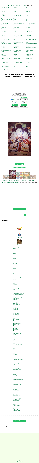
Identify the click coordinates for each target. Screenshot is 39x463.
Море (2, 36)
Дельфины (3, 15)
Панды (27, 40)
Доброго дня (16, 12)
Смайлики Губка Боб (17, 58)
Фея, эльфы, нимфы (17, 63)
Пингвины (15, 43)
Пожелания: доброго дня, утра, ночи (18, 347)
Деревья (2, 16)
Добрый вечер (28, 12)
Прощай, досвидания (29, 50)
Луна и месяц (3, 31)
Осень (15, 40)
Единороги (16, 19)
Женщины (3, 20)
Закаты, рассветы (4, 22)
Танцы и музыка (29, 60)
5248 (24, 180)
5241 (10, 180)
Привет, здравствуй (17, 48)
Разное (27, 51)
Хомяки (14, 404)
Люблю (15, 31)
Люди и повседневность (30, 32)
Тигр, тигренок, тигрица (18, 62)
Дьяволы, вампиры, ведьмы (6, 19)
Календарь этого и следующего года (19, 297)
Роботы (27, 52)
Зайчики (27, 20)
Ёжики (27, 19)
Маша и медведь (17, 34)
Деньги (27, 15)
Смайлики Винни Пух (5, 58)
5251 (29, 180)
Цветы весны (3, 67)
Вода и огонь (28, 10)
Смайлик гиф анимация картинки (8, 182)
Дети (14, 16)
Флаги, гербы (15, 401)
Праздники (16, 47)
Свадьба (15, 55)
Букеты (27, 8)
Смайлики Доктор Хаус (30, 58)
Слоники (27, 56)
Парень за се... (15, 460)
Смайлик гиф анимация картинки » (16, 5)
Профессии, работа (17, 50)
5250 (27, 180)
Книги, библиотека (29, 24)
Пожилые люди (16, 46)
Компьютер (3, 27)
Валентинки (3, 10)
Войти (15, 420)
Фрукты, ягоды (15, 403)
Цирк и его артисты (17, 67)
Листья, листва (4, 30)
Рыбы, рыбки (3, 55)
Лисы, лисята (16, 30)
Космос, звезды (4, 28)
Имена (2, 24)
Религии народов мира (18, 52)
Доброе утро (3, 12)
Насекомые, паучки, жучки (30, 38)
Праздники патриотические (31, 47)
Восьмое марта (28, 11)
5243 (14, 180)
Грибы (15, 14)
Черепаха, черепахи (5, 66)
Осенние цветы (4, 40)
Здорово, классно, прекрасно (19, 23)
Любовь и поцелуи (29, 31)
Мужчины (27, 36)
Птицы (2, 51)
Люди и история (16, 32)
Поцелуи (3, 47)
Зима (14, 22)
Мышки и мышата (17, 38)
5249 (25, 180)
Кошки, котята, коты (17, 28)
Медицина (3, 35)
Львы (2, 34)
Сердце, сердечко (17, 56)
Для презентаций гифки (5, 18)
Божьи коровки (4, 8)
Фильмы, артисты (29, 63)
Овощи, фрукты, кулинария (31, 39)
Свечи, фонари (28, 55)
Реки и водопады (4, 52)
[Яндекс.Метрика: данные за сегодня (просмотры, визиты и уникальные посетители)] (19, 461)
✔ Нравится (22, 167)
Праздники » (19, 72)
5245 (18, 180)
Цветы (27, 66)
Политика (27, 46)
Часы (14, 66)
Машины (27, 34)
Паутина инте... (21, 460)
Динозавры (28, 16)
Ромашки (15, 54)
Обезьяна (15, 39)
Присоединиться (21, 420)
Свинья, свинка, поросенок (6, 56)
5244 (16, 180)
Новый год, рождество (5, 39)
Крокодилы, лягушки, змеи (30, 28)
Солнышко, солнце (4, 60)
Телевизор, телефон (5, 62)
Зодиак (27, 22)
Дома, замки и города (17, 15)
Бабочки (15, 7)
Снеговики (16, 59)
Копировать (24, 97)
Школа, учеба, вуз (4, 69)
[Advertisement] (19, 84)
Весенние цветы (17, 10)
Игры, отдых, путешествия (30, 23)
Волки (15, 11)
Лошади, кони (28, 30)
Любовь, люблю (4, 32)
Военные (3, 11)
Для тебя (15, 18)
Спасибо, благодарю (17, 60)
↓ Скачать (16, 167)
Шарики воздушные (29, 67)
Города (2, 14)
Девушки (27, 14)
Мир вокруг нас (28, 35)
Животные (15, 20)
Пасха (27, 42)
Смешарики (3, 59)
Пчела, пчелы (16, 51)
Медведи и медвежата (18, 35)
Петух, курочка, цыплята (6, 43)
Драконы (27, 18)
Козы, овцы (28, 27)
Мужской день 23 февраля (18, 36)
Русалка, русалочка (29, 54)
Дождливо (26, 460)
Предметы (3, 48)
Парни (2, 42)
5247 (22, 180)
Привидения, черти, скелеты (31, 48)
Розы (2, 54)
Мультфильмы (4, 38)
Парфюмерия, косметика (18, 42)
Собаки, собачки (29, 59)
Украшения (28, 62)
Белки (27, 7)
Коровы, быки (16, 27)
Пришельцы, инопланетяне (6, 50)
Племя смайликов (6, 1)
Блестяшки (16, 8)
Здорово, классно (4, 23)
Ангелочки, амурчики (5, 7)
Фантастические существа (6, 63)
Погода (2, 46)
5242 (12, 180)
